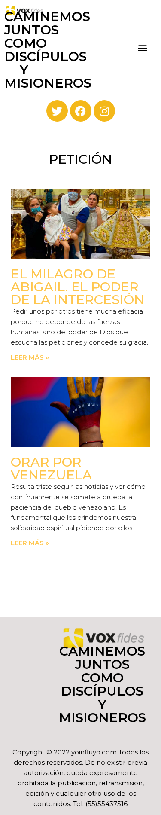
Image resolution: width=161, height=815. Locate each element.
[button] (143, 47)
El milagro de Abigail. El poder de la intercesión (77, 287)
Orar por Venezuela (51, 468)
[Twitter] (57, 111)
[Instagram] (104, 111)
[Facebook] (80, 111)
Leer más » (30, 357)
